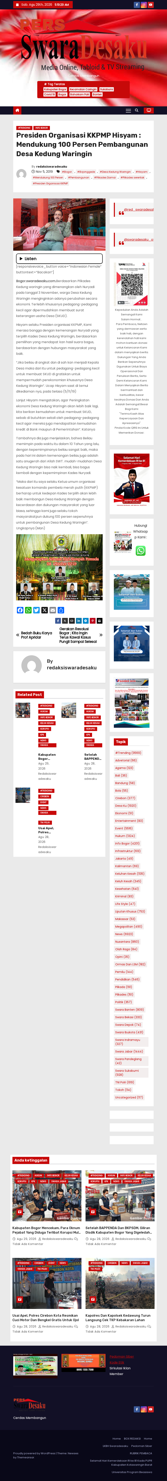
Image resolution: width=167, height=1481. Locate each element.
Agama (124, 768)
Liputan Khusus (130, 911)
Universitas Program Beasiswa (132, 1472)
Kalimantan (127, 866)
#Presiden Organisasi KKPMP (50, 183)
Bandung (125, 783)
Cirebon (44, 796)
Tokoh (123, 1090)
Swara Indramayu (127, 1042)
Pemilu (124, 972)
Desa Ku (125, 806)
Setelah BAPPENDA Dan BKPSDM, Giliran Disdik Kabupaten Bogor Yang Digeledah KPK (118, 1232)
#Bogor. (67, 172)
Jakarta (124, 859)
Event (43, 802)
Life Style (125, 904)
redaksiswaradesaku (51, 166)
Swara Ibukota (129, 1032)
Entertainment (129, 821)
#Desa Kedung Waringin (115, 172)
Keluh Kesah (47, 723)
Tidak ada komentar (27, 1244)
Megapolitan (128, 927)
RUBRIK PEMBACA (141, 1453)
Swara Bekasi (128, 1017)
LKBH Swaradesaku (115, 1446)
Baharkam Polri (79, 94)
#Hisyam (141, 172)
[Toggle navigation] (128, 110)
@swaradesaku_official (143, 239)
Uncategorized (129, 1097)
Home (117, 1439)
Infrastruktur (128, 851)
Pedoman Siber (122, 1356)
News (43, 740)
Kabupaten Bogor (55, 89)
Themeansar (25, 1457)
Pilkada (123, 987)
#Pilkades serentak (132, 177)
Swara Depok (128, 1025)
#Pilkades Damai (105, 177)
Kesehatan (127, 889)
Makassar (125, 919)
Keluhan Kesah (130, 874)
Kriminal (124, 896)
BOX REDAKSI (132, 1439)
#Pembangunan (78, 177)
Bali (121, 775)
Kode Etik (117, 1362)
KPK (42, 734)
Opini (122, 957)
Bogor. (62, 94)
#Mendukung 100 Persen (48, 177)
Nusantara (127, 942)
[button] (137, 110)
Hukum (44, 711)
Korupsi (44, 728)
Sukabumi (106, 89)
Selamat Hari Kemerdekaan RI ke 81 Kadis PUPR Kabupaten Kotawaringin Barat (121, 1463)
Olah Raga (126, 949)
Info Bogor (41, 127)
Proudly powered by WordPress (34, 1453)
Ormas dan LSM (130, 964)
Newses (73, 1453)
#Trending (24, 127)
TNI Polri (45, 822)
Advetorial (126, 760)
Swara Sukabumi (127, 1073)
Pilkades (124, 995)
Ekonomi (124, 813)
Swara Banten (129, 1010)
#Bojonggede (86, 172)
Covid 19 (49, 94)
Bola (121, 791)
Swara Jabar (44, 745)
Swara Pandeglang (128, 1061)
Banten (97, 94)
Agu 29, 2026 (27, 1239)
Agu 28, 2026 (100, 1239)
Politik (123, 1002)
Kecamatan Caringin (83, 89)
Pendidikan (127, 979)
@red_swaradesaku (140, 209)
